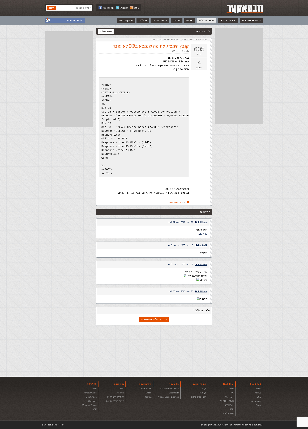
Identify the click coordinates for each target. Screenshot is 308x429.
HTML (258, 388)
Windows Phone (89, 405)
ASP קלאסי (228, 413)
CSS (259, 397)
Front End (255, 384)
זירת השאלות (206, 20)
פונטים (176, 20)
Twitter (124, 7)
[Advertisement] (239, 76)
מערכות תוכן (145, 384)
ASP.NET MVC (227, 401)
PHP (231, 388)
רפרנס (189, 20)
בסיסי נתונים (199, 384)
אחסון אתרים (160, 20)
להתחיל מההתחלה (115, 397)
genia (186, 51)
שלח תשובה (105, 31)
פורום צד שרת (175, 202)
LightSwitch (91, 397)
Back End (228, 384)
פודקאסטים (126, 20)
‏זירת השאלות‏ (192, 40)
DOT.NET (91, 384)
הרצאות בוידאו (228, 20)
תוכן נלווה (119, 384)
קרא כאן (203, 233)
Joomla (148, 397)
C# (232, 393)
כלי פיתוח (174, 384)
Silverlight (92, 401)
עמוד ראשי (203, 40)
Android (120, 393)
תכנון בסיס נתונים (198, 397)
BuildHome (201, 222)
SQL (204, 388)
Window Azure (90, 393)
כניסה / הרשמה (75, 20)
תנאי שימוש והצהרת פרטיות (220, 425)
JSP (232, 409)
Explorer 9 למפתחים (169, 388)
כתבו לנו (204, 425)
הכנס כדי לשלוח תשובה (154, 319)
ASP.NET (229, 397)
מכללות (142, 20)
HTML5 (257, 393)
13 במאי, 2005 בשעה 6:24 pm (180, 264)
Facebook (108, 7)
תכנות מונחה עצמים (115, 401)
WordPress (146, 388)
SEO (122, 388)
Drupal (148, 393)
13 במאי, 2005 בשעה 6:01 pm (180, 222)
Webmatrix (174, 393)
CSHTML (229, 405)
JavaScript (256, 401)
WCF (94, 409)
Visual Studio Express (168, 397)
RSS (136, 7)
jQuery (258, 405)
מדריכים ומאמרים (251, 20)
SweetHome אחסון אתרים (53, 425)
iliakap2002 (201, 245)
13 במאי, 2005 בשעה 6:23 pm (180, 245)
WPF (94, 388)
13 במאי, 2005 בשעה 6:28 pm (180, 291)
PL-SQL (202, 393)
